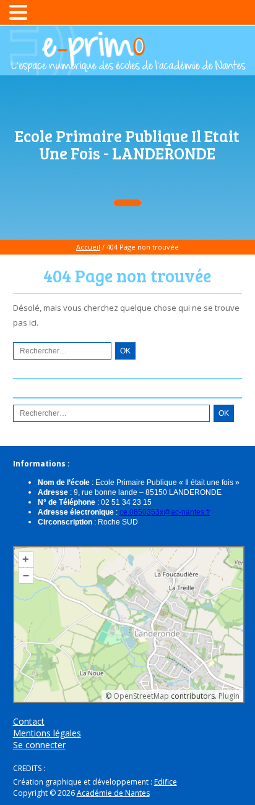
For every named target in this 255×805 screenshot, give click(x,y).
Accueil (88, 246)
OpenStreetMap (141, 696)
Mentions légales (47, 733)
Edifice (165, 782)
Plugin (228, 696)
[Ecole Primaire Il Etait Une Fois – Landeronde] (127, 66)
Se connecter (39, 745)
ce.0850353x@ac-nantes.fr (164, 512)
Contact (29, 721)
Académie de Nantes (113, 793)
